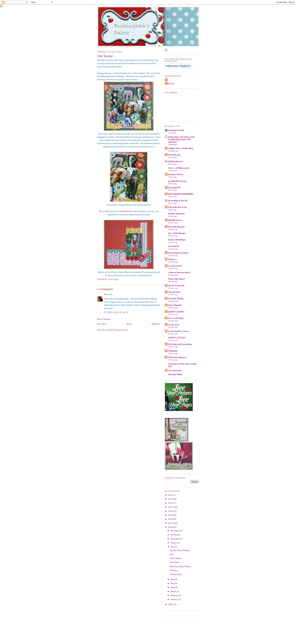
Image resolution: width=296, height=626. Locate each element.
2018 (170, 495)
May (173, 583)
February (175, 595)
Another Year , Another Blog (180, 148)
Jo (167, 79)
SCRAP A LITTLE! (176, 337)
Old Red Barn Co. (176, 161)
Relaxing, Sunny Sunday (180, 566)
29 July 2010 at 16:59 (116, 312)
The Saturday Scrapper (178, 252)
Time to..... (172, 259)
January (174, 599)
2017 (170, 499)
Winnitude (172, 350)
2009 (170, 604)
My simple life (174, 187)
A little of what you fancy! (179, 272)
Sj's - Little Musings (176, 233)
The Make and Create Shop (180, 344)
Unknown (170, 83)
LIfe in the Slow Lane (177, 206)
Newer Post (101, 323)
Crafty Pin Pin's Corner (178, 331)
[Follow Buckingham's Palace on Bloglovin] (178, 67)
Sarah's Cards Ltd (176, 285)
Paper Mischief (174, 305)
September (175, 538)
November (175, 530)
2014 (170, 511)
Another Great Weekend (180, 550)
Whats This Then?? (176, 278)
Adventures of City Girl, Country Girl (182, 365)
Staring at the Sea (175, 174)
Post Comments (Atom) (118, 329)
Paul (172, 554)
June (173, 579)
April (173, 587)
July (173, 546)
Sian (106, 294)
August (174, 542)
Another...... (174, 570)
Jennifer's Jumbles (176, 311)
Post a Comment (104, 319)
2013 (170, 515)
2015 (170, 507)
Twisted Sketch (125, 211)
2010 (170, 527)
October (174, 534)
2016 (170, 503)
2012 (170, 519)
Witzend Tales (174, 291)
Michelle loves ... (175, 219)
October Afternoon (176, 213)
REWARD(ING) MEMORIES (181, 193)
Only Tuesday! (176, 558)
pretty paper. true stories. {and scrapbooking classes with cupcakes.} (181, 139)
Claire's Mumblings (176, 239)
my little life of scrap (177, 180)
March (174, 591)
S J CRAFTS (173, 246)
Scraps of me (173, 324)
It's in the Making (175, 298)
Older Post (156, 323)
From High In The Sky (178, 200)
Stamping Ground (176, 130)
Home (129, 323)
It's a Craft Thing (175, 317)
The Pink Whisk (175, 374)
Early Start (174, 562)
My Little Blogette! (176, 226)
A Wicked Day (176, 574)
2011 (170, 523)
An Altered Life (175, 265)
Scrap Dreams (174, 154)
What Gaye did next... (177, 357)
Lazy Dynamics (175, 370)
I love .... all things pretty (178, 167)
